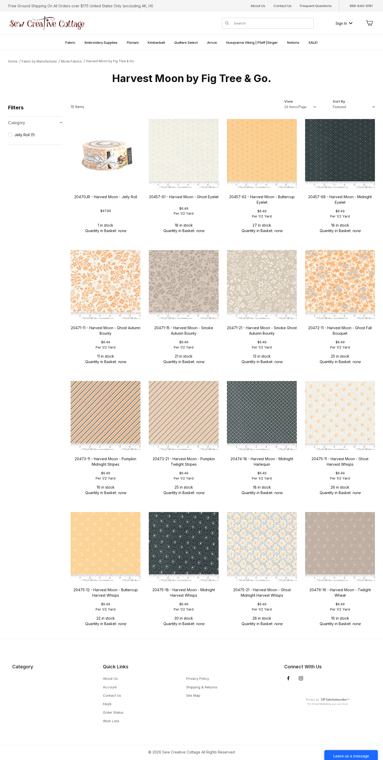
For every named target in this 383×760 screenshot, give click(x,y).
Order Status (113, 712)
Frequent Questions (316, 6)
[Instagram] (300, 678)
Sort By (339, 101)
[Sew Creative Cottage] (47, 23)
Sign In (341, 23)
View (288, 101)
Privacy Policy (197, 678)
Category (16, 123)
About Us (258, 6)
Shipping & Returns (201, 687)
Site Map (193, 695)
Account (110, 687)
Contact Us (283, 6)
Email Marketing (321, 703)
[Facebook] (288, 678)
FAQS (107, 704)
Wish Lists (111, 721)
